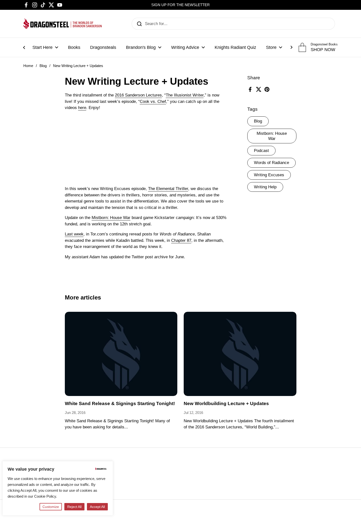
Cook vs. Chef (153, 101)
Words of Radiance (271, 162)
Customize (50, 507)
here (82, 107)
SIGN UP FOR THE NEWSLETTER (180, 5)
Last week (74, 234)
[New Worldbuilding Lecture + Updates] (240, 354)
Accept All (97, 507)
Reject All (74, 507)
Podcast (261, 150)
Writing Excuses (269, 175)
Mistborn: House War (272, 136)
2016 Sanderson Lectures (138, 95)
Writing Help (265, 187)
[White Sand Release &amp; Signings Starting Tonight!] (121, 354)
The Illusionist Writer (185, 95)
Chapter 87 (181, 240)
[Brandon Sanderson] (62, 23)
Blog (43, 66)
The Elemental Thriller (168, 188)
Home (28, 66)
